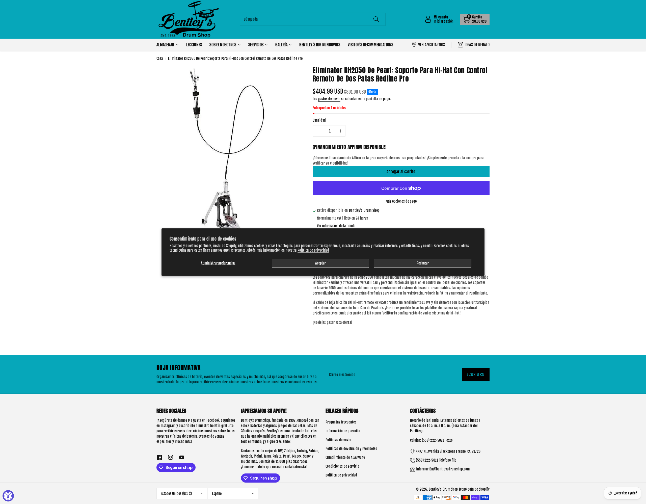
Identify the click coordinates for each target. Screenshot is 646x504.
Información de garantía (343, 431)
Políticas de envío (338, 440)
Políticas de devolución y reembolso (351, 448)
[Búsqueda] (376, 19)
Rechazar (423, 263)
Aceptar (320, 263)
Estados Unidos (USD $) (176, 493)
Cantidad (319, 120)
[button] (475, 19)
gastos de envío (329, 99)
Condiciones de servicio (342, 466)
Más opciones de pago (401, 201)
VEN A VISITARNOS (431, 44)
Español (217, 493)
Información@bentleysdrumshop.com (443, 469)
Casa (159, 58)
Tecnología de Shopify (474, 489)
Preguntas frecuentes (341, 422)
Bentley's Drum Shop (443, 489)
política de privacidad (341, 475)
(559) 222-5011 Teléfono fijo (436, 460)
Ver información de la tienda (336, 226)
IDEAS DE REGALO (477, 44)
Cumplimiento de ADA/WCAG (345, 457)
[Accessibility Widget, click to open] (8, 495)
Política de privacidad (313, 250)
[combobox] (312, 19)
